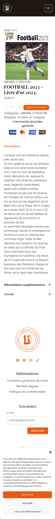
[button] (50, 452)
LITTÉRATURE (23, 82)
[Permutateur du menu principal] (48, 8)
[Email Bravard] (30, 360)
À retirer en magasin (31, 117)
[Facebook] (17, 360)
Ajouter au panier (36, 107)
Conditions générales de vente (27, 381)
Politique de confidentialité (27, 392)
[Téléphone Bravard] (37, 360)
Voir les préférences (27, 512)
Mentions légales (27, 386)
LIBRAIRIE (9, 82)
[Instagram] (24, 360)
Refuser (28, 503)
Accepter (27, 495)
